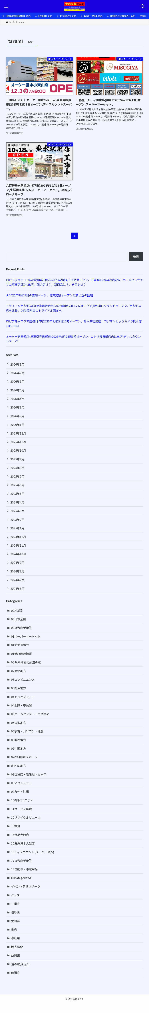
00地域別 (17, 610)
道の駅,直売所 (20, 964)
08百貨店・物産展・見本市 (28, 774)
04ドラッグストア (23, 697)
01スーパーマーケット (26, 636)
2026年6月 (17, 381)
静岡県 (15, 972)
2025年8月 (17, 467)
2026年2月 (17, 416)
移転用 (15, 938)
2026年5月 (17, 390)
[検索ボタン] (142, 6)
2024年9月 (17, 562)
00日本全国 (18, 619)
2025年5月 (17, 493)
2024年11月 (18, 545)
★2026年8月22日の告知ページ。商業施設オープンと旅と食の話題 (49, 295)
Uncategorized (21, 878)
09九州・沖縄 (20, 791)
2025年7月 (17, 476)
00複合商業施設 (21, 627)
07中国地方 (18, 748)
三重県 (15, 903)
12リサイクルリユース (25, 817)
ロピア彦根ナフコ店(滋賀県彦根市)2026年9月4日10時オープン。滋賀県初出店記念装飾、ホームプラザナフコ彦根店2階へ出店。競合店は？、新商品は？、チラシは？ (74, 282)
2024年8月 (17, 571)
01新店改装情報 (21, 653)
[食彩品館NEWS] (74, 6)
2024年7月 (17, 580)
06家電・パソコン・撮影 (27, 731)
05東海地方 (18, 722)
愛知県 (15, 921)
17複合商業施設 (21, 860)
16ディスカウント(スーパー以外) (32, 852)
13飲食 (15, 826)
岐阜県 (15, 912)
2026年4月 (17, 399)
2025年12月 (18, 433)
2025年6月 (17, 485)
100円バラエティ (22, 800)
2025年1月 (17, 528)
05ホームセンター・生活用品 (30, 714)
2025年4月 (17, 502)
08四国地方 (18, 766)
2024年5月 (17, 588)
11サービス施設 (21, 809)
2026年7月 (17, 373)
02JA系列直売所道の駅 (26, 662)
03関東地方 (18, 688)
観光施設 (17, 947)
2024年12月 (18, 536)
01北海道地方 (20, 645)
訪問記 (15, 955)
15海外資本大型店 (23, 843)
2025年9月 (17, 459)
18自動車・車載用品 (24, 869)
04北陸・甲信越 (21, 705)
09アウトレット (21, 783)
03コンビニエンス (23, 679)
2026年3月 (17, 407)
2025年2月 (17, 519)
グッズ (15, 895)
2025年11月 (18, 442)
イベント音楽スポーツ (25, 886)
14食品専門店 (20, 834)
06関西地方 (18, 740)
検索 (136, 256)
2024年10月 (18, 554)
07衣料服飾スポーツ (24, 757)
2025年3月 (17, 511)
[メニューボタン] (6, 6)
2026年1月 (17, 424)
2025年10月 (18, 450)
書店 (14, 929)
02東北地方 (18, 671)
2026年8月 (17, 364)
